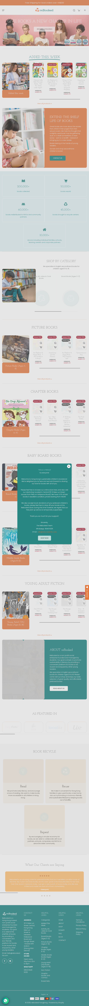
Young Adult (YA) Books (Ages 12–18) (46, 965)
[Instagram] (10, 961)
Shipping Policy (79, 933)
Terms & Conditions (80, 921)
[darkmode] (85, 10)
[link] (51, 103)
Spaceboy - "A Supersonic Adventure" (81, 547)
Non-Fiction (45, 970)
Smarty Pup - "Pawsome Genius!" (38, 419)
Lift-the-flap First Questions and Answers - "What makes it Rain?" (81, 484)
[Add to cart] (41, 75)
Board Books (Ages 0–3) (46, 937)
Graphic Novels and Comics (45, 975)
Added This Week (45, 924)
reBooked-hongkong (39, 1003)
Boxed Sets (45, 981)
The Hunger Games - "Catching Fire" (52, 611)
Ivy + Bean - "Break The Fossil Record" (52, 419)
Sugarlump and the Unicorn (81, 82)
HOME (61, 920)
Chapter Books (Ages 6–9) (46, 949)
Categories (45, 920)
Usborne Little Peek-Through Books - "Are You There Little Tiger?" (38, 84)
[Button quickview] (41, 70)
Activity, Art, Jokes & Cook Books (46, 931)
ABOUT (61, 923)
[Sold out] (70, 347)
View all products (43, 104)
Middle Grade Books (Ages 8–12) (46, 957)
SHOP (61, 927)
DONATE (61, 930)
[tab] (39, 895)
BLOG (61, 937)
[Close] (68, 466)
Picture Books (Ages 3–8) (46, 943)
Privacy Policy (81, 925)
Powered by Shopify (56, 1003)
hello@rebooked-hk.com (47, 532)
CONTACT (62, 940)
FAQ (60, 934)
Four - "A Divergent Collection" (81, 611)
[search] (74, 10)
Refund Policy (81, 929)
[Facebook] (4, 961)
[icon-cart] (78, 10)
